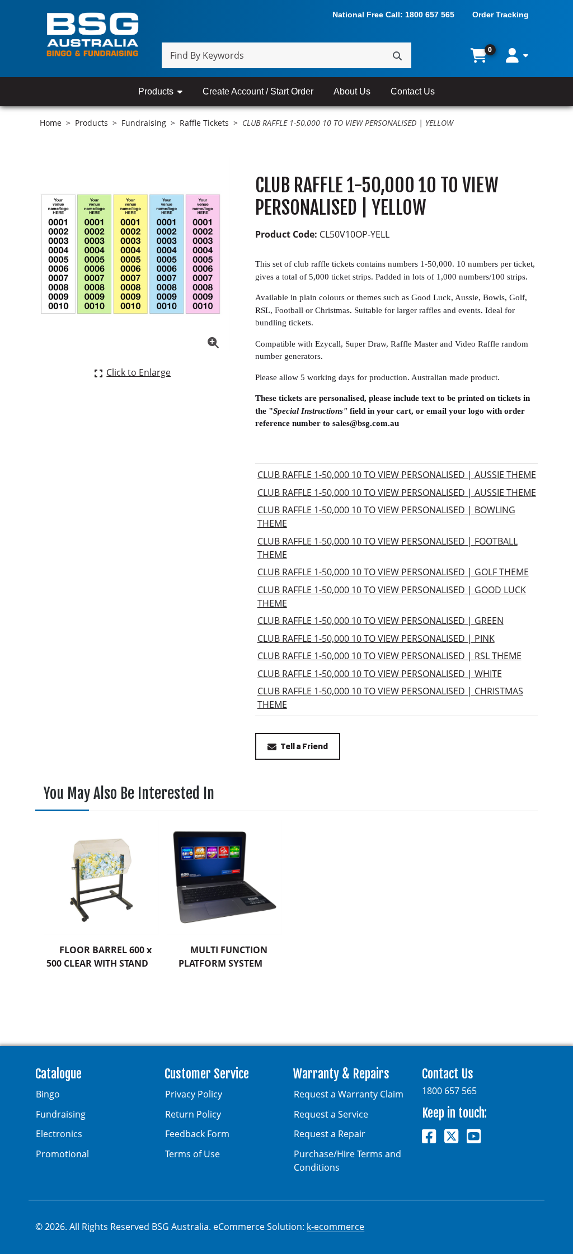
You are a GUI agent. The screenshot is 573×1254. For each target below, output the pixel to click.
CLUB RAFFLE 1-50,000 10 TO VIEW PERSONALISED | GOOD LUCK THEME (391, 596)
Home (51, 122)
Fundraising (143, 122)
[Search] (397, 55)
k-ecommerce (335, 1226)
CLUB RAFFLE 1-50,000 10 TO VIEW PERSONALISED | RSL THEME (389, 656)
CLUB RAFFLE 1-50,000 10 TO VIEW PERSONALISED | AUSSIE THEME (396, 475)
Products (155, 91)
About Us (352, 91)
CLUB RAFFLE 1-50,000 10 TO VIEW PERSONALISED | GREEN (380, 620)
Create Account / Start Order (258, 91)
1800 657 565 (449, 1091)
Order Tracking (500, 14)
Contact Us (413, 91)
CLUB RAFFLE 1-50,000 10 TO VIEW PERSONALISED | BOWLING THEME (386, 516)
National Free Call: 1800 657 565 (393, 14)
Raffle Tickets (204, 122)
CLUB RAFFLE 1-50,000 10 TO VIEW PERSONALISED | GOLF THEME (393, 572)
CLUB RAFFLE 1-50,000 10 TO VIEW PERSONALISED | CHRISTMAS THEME (390, 698)
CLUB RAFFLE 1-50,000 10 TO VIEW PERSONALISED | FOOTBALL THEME (387, 548)
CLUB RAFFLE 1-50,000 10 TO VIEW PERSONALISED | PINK (376, 638)
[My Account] (517, 55)
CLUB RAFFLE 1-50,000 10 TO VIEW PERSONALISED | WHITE (379, 674)
